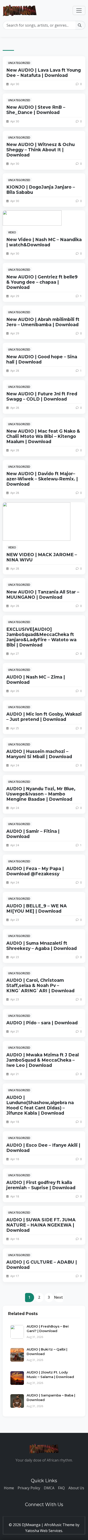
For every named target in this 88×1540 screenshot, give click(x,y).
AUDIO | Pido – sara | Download (42, 1022)
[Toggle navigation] (79, 10)
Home (9, 1487)
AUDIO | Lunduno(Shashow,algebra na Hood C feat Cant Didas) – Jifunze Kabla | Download (40, 1105)
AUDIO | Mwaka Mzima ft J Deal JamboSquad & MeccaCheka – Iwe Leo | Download (42, 1060)
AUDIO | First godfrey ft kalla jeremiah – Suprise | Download (40, 1185)
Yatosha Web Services (43, 1530)
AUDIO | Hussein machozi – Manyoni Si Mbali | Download (39, 754)
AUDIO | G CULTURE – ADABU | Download (41, 1264)
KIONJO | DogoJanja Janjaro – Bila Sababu (40, 189)
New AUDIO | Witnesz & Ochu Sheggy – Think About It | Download (40, 150)
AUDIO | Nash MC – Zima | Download (35, 679)
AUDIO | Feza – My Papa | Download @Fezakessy (35, 871)
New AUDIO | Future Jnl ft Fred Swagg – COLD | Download (41, 396)
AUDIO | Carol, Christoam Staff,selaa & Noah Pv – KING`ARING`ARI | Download (40, 985)
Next (58, 1297)
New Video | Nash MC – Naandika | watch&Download (44, 242)
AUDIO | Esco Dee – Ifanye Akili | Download (43, 1147)
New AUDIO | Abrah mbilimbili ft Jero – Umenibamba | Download (42, 322)
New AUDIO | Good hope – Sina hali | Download (41, 359)
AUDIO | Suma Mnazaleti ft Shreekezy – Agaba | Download (41, 945)
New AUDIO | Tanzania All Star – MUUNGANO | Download (42, 594)
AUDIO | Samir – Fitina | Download (33, 833)
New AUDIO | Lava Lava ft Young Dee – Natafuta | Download (43, 72)
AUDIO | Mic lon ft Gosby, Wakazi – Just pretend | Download (44, 716)
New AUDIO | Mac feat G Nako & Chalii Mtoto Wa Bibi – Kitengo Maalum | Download (43, 436)
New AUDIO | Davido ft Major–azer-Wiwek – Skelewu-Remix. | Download (42, 479)
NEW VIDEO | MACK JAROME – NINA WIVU (41, 557)
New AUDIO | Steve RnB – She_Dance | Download (35, 109)
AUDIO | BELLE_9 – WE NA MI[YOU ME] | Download (36, 908)
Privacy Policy (29, 1487)
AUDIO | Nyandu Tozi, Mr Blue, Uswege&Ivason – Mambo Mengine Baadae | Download (40, 794)
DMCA (49, 1487)
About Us (76, 1487)
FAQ (61, 1487)
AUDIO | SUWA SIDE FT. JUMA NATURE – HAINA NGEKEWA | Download (41, 1225)
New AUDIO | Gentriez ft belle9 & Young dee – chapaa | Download (42, 282)
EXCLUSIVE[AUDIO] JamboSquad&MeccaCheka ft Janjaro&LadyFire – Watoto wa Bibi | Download (41, 637)
